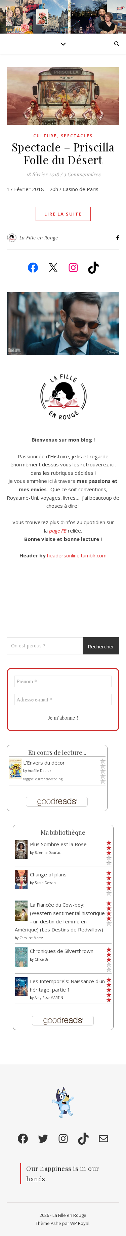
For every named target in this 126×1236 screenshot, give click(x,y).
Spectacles (77, 136)
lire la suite (63, 214)
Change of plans (48, 874)
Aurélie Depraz (39, 770)
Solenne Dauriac (47, 852)
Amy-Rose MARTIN (49, 997)
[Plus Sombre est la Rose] (21, 849)
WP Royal (79, 1223)
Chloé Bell (42, 959)
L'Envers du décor (44, 762)
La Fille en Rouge (38, 237)
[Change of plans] (21, 879)
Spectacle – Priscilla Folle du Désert (63, 153)
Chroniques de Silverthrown (61, 951)
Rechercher (101, 646)
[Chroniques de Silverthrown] (21, 957)
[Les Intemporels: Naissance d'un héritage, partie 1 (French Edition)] (21, 986)
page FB (58, 530)
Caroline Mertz (31, 937)
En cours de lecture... (57, 752)
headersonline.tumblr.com (77, 555)
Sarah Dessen (45, 882)
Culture (45, 136)
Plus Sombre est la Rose (58, 844)
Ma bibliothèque (63, 832)
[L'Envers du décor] (15, 769)
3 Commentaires (82, 174)
